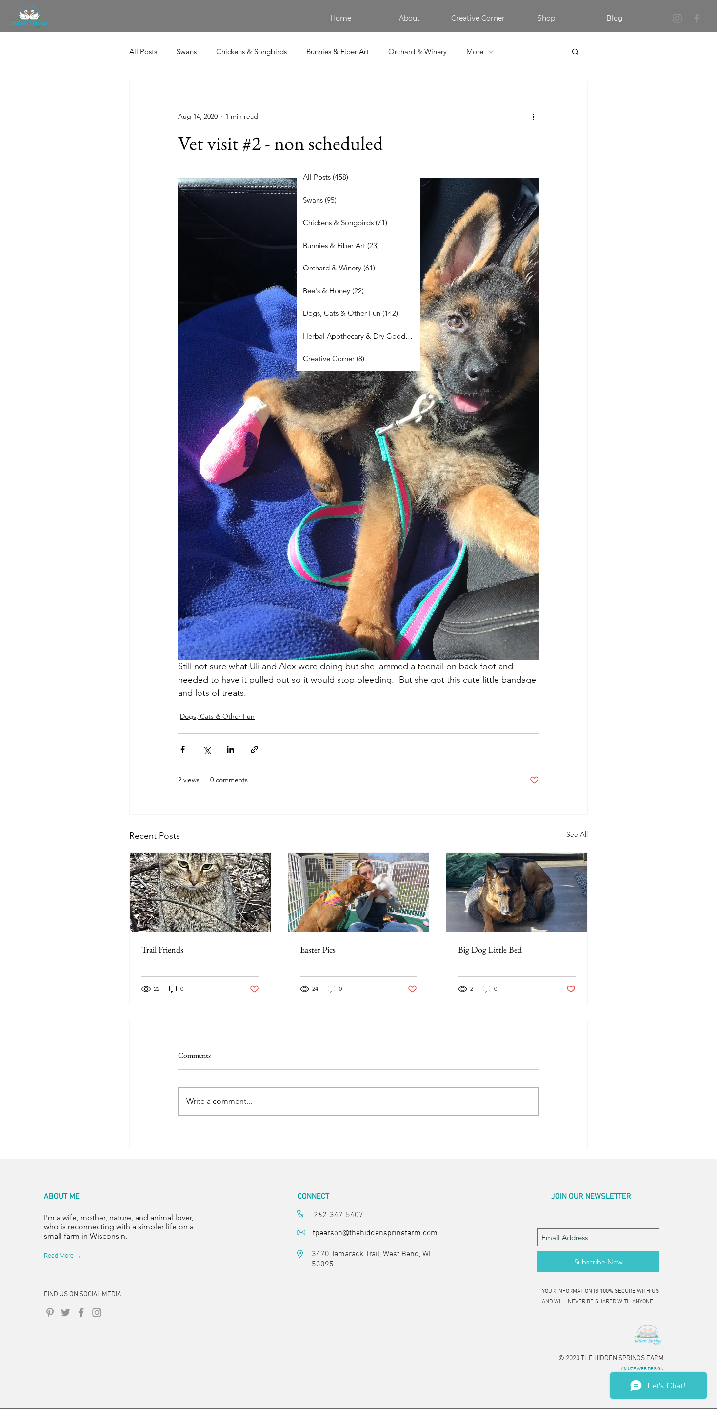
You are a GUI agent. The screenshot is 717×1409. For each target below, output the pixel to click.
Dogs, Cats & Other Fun (217, 716)
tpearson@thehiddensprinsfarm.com (375, 1233)
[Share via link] (254, 749)
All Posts (143, 51)
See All (577, 834)
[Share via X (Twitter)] (206, 749)
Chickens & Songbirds (251, 51)
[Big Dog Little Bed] (516, 892)
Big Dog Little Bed (490, 949)
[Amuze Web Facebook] (81, 1312)
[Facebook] (697, 18)
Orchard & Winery (417, 51)
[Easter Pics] (358, 892)
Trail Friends (162, 949)
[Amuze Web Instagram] (97, 1312)
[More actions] (533, 116)
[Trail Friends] (200, 892)
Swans (187, 51)
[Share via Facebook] (182, 749)
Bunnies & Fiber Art (337, 51)
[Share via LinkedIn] (230, 749)
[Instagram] (677, 18)
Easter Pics (318, 949)
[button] (575, 51)
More (474, 51)
